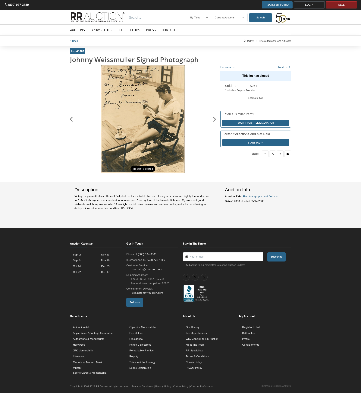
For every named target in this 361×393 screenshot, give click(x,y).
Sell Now (135, 302)
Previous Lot (227, 66)
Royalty (133, 356)
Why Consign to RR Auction (202, 338)
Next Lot (283, 66)
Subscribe (276, 256)
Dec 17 (105, 272)
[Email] (287, 154)
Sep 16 (77, 254)
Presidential (136, 338)
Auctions (77, 30)
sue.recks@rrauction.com (147, 269)
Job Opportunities (196, 332)
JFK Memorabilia (83, 350)
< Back (74, 41)
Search (260, 17)
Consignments (250, 344)
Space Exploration (140, 367)
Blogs (135, 30)
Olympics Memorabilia (142, 327)
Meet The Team (195, 344)
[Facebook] (265, 154)
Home (250, 40)
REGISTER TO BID (277, 4)
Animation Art (81, 327)
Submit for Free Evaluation (256, 123)
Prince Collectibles (140, 344)
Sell (121, 30)
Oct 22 (77, 272)
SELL (341, 4)
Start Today (256, 142)
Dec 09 (105, 266)
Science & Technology (142, 362)
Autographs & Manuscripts (88, 338)
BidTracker (248, 332)
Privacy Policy (194, 367)
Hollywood (79, 344)
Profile (246, 338)
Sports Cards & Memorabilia (89, 372)
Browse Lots (101, 30)
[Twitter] (272, 154)
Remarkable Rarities (141, 350)
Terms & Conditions (197, 356)
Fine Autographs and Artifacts (275, 41)
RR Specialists (194, 350)
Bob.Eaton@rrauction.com (147, 292)
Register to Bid (251, 327)
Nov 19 (105, 260)
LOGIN (309, 4)
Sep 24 (77, 260)
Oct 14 (77, 266)
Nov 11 (105, 254)
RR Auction (102, 386)
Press (151, 30)
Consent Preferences (201, 386)
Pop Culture (136, 332)
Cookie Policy (194, 362)
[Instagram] (280, 154)
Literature (78, 356)
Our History (192, 327)
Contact (168, 30)
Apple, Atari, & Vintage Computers (93, 332)
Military (77, 367)
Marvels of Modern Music (88, 362)
